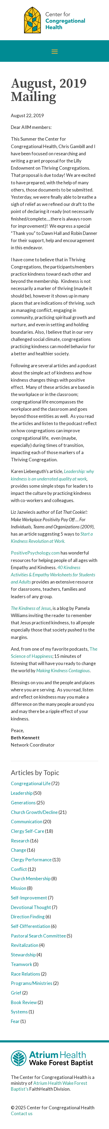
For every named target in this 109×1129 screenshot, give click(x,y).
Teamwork (21, 964)
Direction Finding (28, 916)
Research (20, 840)
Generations (23, 802)
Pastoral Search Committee (38, 936)
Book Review (24, 1002)
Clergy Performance (31, 859)
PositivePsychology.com (35, 553)
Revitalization (24, 945)
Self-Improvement (29, 897)
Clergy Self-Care (27, 831)
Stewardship (23, 954)
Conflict (19, 869)
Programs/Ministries (31, 983)
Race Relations (25, 974)
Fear (15, 1021)
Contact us (22, 1113)
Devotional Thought (31, 907)
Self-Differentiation (30, 926)
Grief (16, 993)
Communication (26, 821)
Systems (19, 1011)
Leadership (22, 793)
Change (18, 850)
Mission (18, 888)
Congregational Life (31, 783)
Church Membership (31, 878)
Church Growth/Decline (34, 812)
